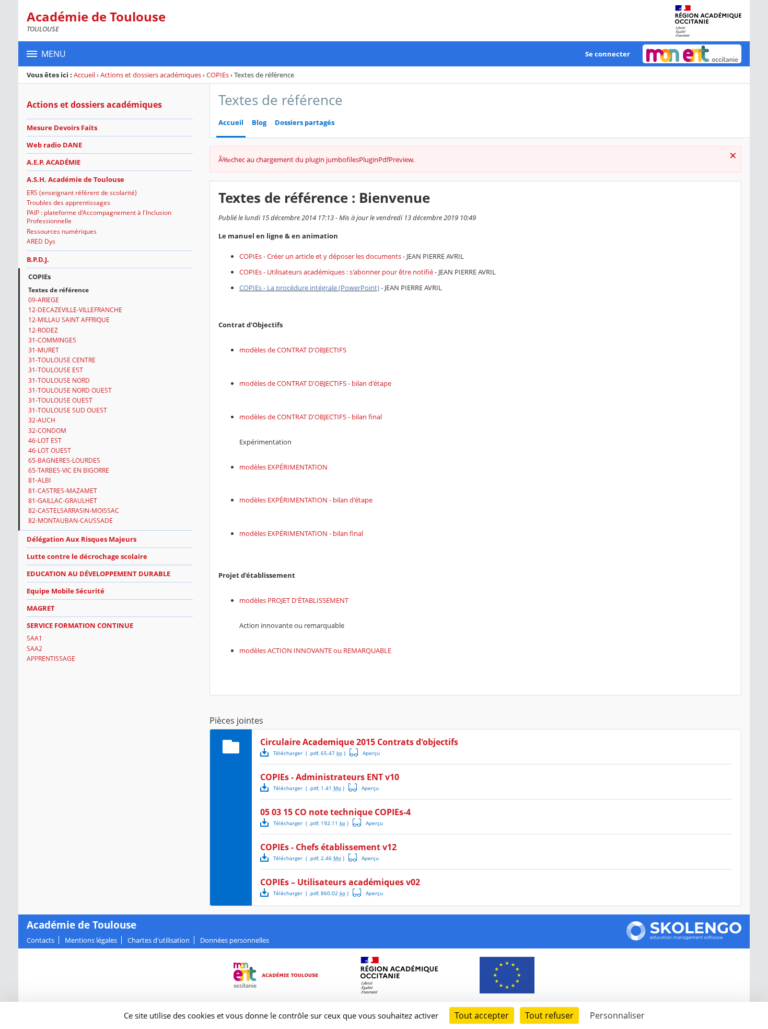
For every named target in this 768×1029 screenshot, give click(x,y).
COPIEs (217, 74)
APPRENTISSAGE (51, 658)
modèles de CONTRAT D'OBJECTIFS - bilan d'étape (315, 383)
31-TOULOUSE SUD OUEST (67, 410)
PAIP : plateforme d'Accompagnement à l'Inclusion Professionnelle (99, 216)
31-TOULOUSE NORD (59, 380)
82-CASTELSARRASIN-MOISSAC (73, 510)
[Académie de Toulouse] (708, 21)
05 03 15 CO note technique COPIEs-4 (335, 812)
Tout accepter (482, 1015)
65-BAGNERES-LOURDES (64, 460)
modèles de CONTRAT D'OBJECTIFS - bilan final (310, 416)
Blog (259, 122)
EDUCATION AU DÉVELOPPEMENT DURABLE (98, 573)
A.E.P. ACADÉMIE (53, 162)
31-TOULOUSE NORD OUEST (70, 390)
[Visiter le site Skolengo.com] (683, 938)
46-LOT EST (45, 440)
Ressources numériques (62, 231)
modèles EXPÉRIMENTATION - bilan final (301, 533)
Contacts (40, 940)
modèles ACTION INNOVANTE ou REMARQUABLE (315, 650)
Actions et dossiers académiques (150, 74)
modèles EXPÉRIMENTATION (283, 467)
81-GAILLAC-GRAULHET (62, 500)
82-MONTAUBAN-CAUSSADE (70, 520)
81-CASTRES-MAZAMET (62, 490)
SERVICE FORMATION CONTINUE (80, 625)
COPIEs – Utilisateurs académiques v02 (340, 882)
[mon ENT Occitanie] (692, 53)
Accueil (84, 74)
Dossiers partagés (304, 122)
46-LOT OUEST (49, 450)
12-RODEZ (43, 330)
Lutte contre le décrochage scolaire (87, 556)
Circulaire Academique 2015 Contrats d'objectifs (359, 742)
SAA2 (34, 648)
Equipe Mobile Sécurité (65, 591)
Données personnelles (234, 940)
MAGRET (41, 608)
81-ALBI (39, 480)
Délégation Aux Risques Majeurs (81, 539)
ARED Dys (41, 241)
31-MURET (43, 350)
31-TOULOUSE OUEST (60, 400)
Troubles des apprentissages (68, 202)
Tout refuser (549, 1015)
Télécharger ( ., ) (309, 753)
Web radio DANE (54, 145)
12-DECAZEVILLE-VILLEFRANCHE (75, 309)
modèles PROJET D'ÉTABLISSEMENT (293, 600)
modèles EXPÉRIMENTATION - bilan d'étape (306, 500)
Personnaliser (617, 1015)
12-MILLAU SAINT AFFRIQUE (69, 319)
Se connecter (607, 54)
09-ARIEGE (43, 299)
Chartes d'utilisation (158, 940)
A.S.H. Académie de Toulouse (75, 179)
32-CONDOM (47, 430)
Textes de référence (58, 289)
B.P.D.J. (38, 259)
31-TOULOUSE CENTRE (62, 360)
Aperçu (365, 752)
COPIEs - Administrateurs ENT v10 (329, 777)
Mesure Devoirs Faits (62, 127)
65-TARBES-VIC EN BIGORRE (68, 470)
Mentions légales (91, 940)
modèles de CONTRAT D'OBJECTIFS (292, 350)
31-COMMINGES (52, 340)
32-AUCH (41, 420)
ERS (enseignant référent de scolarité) (82, 192)
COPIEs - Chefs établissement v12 (328, 847)
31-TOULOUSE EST (55, 369)
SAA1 (34, 638)
